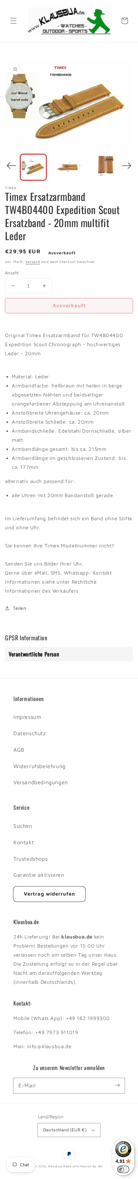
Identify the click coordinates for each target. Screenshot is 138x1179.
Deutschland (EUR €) (65, 1129)
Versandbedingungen (40, 782)
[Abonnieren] (117, 1085)
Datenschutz (29, 733)
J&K (100, 1166)
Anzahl (11, 272)
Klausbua (55, 1166)
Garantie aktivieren (38, 875)
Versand (32, 262)
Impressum (27, 717)
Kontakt (23, 842)
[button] (13, 20)
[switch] (123, 1169)
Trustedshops (30, 859)
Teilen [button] (19, 608)
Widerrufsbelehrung (39, 766)
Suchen (22, 826)
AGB (18, 750)
